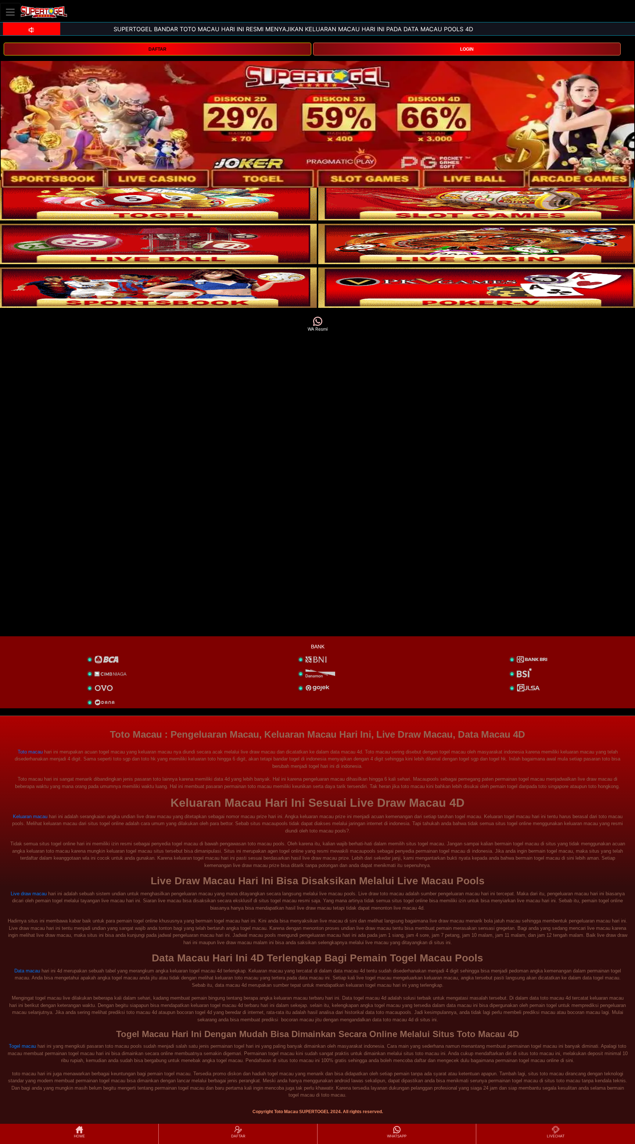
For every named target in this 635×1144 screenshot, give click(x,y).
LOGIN (467, 49)
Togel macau (22, 1046)
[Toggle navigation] (10, 12)
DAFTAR (157, 49)
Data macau (27, 971)
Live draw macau (29, 893)
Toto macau (30, 752)
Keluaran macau (30, 816)
